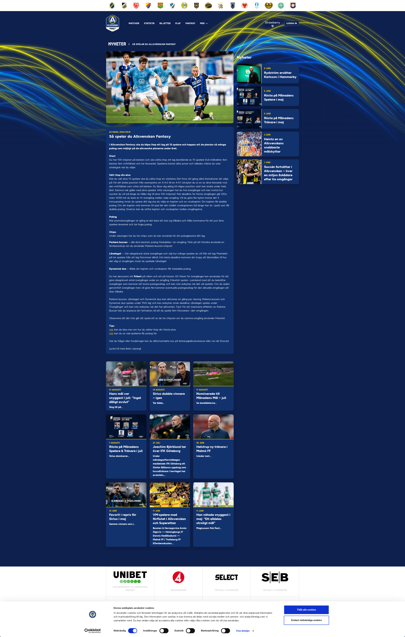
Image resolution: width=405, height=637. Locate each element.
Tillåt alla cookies (306, 609)
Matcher (134, 23)
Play (178, 23)
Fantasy (190, 23)
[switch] (163, 630)
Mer (202, 23)
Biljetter (165, 23)
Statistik (149, 23)
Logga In (291, 23)
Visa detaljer (243, 630)
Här (111, 329)
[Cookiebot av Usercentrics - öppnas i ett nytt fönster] (92, 630)
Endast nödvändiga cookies (306, 620)
